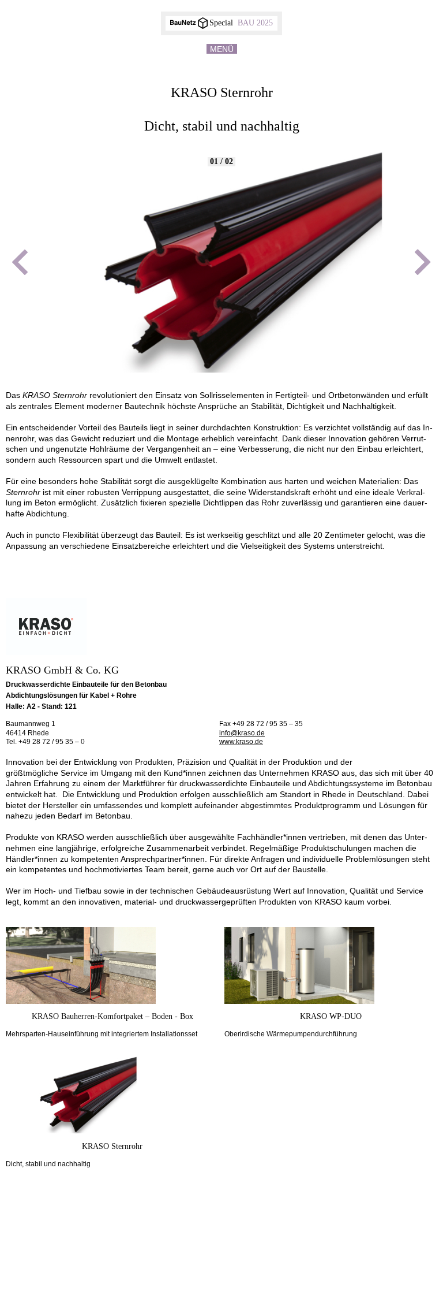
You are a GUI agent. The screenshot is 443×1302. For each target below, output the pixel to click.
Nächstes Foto (422, 262)
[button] (221, 58)
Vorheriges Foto (20, 262)
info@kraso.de (242, 733)
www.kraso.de (241, 742)
